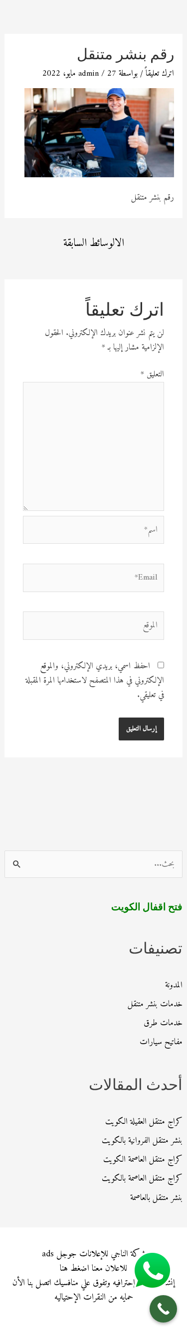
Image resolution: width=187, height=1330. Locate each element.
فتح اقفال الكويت (147, 908)
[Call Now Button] (163, 1309)
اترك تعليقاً (160, 73)
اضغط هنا (74, 1268)
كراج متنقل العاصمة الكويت (143, 1159)
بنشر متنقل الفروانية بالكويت (142, 1140)
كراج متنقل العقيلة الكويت (144, 1121)
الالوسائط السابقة (93, 243)
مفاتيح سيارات (161, 1042)
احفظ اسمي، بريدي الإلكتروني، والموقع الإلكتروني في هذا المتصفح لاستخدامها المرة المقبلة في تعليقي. (94, 681)
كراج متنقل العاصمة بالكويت (142, 1178)
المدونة (174, 985)
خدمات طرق (163, 1023)
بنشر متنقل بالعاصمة (156, 1198)
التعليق (152, 374)
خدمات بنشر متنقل (155, 1004)
